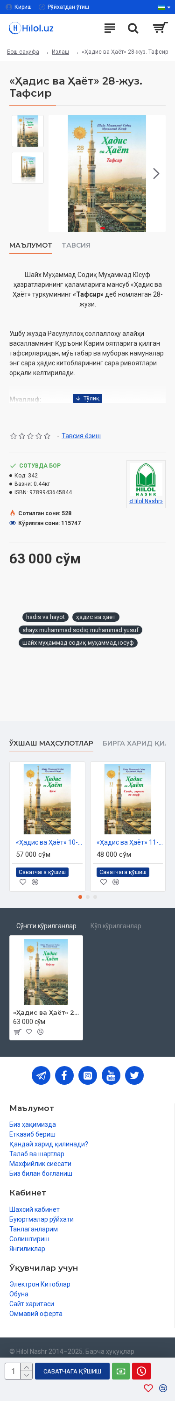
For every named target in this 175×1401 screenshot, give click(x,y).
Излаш (60, 52)
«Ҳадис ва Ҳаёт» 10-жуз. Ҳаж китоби (49, 842)
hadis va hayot (45, 616)
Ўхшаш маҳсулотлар (51, 743)
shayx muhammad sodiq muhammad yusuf (80, 629)
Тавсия (76, 245)
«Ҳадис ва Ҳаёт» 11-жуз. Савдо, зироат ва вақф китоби (130, 842)
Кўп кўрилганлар (116, 926)
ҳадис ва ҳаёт (96, 616)
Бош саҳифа (23, 52)
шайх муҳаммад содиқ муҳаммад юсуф (78, 642)
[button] (58, 173)
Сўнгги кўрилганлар (46, 926)
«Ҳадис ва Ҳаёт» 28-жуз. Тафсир (46, 1012)
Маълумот (30, 245)
